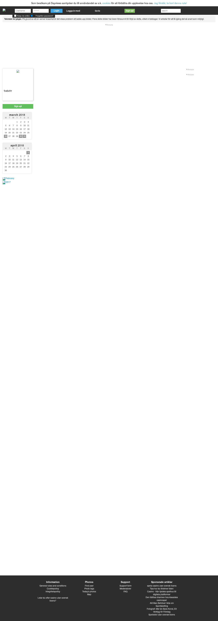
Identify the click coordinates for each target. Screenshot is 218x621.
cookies (106, 3)
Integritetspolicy (53, 591)
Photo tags (89, 588)
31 (24, 136)
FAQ (125, 591)
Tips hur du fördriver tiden (162, 588)
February (10, 178)
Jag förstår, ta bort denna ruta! (170, 3)
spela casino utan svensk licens (161, 585)
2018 (17, 115)
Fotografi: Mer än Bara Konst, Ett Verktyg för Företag (162, 610)
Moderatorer (125, 588)
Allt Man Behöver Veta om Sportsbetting (162, 604)
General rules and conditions (53, 585)
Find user (89, 585)
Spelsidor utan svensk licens (162, 614)
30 (21, 136)
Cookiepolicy (53, 588)
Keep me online (23, 15)
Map (89, 594)
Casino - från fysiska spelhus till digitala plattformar (161, 593)
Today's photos (89, 591)
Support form (125, 585)
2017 (8, 181)
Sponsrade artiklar (161, 582)
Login (56, 11)
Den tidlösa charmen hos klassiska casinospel (162, 598)
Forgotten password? (44, 15)
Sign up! (130, 11)
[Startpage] (4, 9)
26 (6, 136)
